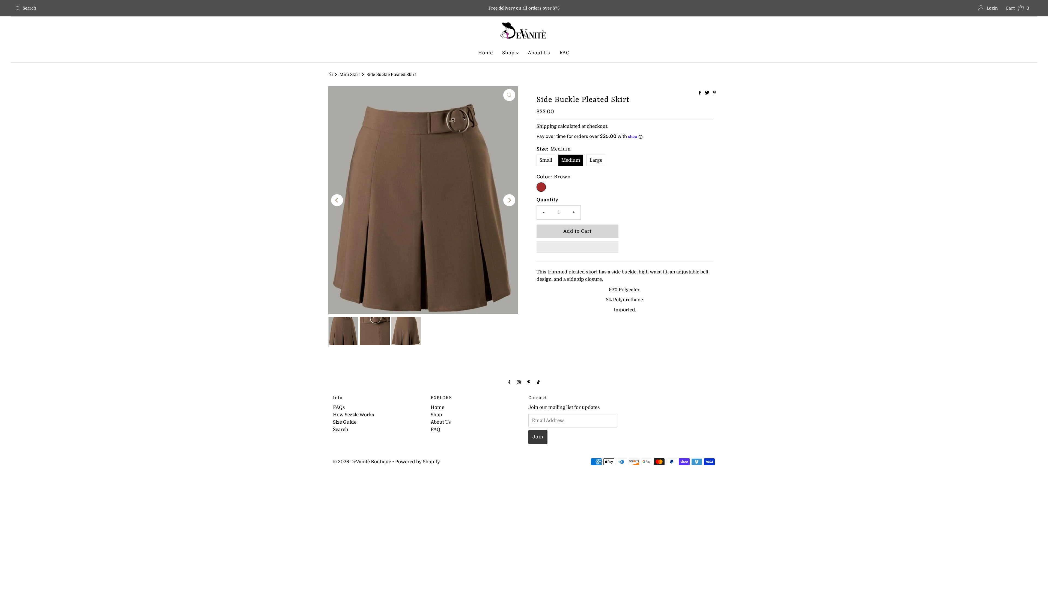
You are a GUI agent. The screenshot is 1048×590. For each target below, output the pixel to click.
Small (546, 160)
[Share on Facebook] (700, 93)
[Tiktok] (538, 382)
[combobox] (182, 8)
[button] (577, 247)
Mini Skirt (350, 74)
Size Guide (344, 422)
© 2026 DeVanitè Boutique (362, 461)
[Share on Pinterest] (714, 93)
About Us (539, 52)
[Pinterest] (528, 382)
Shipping (547, 126)
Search (340, 429)
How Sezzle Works (353, 414)
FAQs (339, 407)
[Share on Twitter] (707, 93)
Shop (509, 52)
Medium (570, 160)
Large (596, 160)
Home (485, 52)
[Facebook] (509, 382)
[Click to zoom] (509, 95)
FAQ (564, 52)
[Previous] (337, 200)
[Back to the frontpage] (331, 74)
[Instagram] (519, 382)
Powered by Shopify (417, 461)
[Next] (509, 200)
